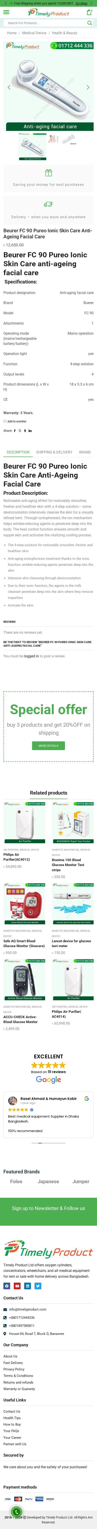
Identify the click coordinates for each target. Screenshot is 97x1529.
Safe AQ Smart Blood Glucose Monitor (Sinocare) (24, 943)
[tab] (18, 452)
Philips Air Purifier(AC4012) (16, 857)
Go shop (81, 3)
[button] (5, 3)
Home (11, 33)
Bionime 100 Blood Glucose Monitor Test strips (68, 865)
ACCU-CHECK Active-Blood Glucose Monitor (20, 1019)
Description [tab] (18, 452)
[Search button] (89, 23)
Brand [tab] (85, 452)
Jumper (48, 1181)
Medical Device (34, 33)
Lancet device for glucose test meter (71, 943)
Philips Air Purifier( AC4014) (66, 1014)
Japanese (16, 1181)
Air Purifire (10, 849)
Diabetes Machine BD (65, 849)
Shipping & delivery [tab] (54, 452)
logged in (31, 656)
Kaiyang (81, 1181)
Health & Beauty (64, 33)
